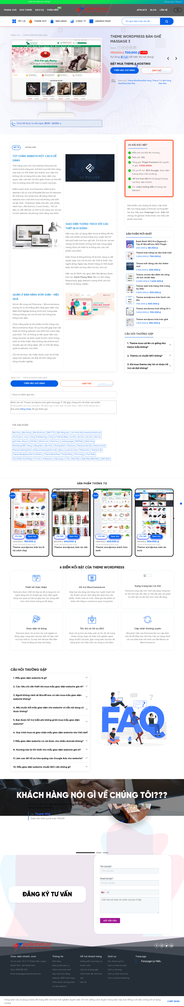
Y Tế (67, 459)
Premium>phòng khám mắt (45, 450)
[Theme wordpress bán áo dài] (71, 512)
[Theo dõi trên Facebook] (157, 949)
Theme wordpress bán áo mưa (151, 549)
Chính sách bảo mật (61, 973)
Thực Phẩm (90, 454)
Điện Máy (162, 98)
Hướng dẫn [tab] (30, 147)
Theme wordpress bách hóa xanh (111, 549)
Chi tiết (18, 536)
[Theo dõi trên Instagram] (161, 949)
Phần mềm (53, 9)
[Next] (175, 59)
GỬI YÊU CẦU (110, 924)
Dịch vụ (39, 10)
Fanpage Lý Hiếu (151, 965)
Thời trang (78, 454)
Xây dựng (59, 459)
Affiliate (142, 10)
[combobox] (103, 896)
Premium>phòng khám (22, 450)
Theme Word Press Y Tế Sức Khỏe (58, 454)
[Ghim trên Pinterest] (131, 47)
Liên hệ (163, 10)
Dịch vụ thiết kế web (117, 969)
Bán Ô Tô (51, 433)
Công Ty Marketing (38, 437)
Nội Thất (48, 446)
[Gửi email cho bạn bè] (127, 47)
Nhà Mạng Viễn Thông (22, 446)
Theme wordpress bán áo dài (70, 547)
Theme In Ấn (96, 450)
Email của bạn (106, 882)
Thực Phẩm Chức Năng (22, 459)
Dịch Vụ (98, 437)
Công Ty (81, 21)
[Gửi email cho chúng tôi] (171, 949)
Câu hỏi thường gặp (89, 973)
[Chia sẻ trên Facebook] (119, 47)
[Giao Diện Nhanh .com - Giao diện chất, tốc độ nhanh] (92, 10)
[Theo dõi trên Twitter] (166, 949)
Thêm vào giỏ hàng (34, 383)
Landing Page (103, 21)
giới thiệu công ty (20, 441)
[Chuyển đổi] (170, 345)
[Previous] (168, 59)
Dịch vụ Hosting (115, 973)
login (125, 57)
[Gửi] (166, 21)
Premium (71, 446)
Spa (60, 450)
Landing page (67, 441)
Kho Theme (26, 10)
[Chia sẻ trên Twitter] (123, 47)
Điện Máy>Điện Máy (90, 459)
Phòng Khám (60, 446)
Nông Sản (38, 446)
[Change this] (181, 503)
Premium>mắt (99, 446)
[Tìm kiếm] (178, 10)
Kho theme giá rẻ (116, 965)
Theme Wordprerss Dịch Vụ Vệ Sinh (27, 454)
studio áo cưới (71, 450)
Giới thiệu (56, 965)
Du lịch (89, 437)
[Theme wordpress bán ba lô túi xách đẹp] (30, 512)
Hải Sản (33, 441)
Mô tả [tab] (16, 147)
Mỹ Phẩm (79, 441)
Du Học (81, 437)
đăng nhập (25, 409)
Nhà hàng (90, 441)
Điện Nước (105, 459)
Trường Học (47, 459)
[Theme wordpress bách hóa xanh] (113, 512)
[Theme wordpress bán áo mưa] (154, 512)
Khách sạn (43, 441)
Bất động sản (63, 433)
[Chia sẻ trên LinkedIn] (135, 47)
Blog (153, 10)
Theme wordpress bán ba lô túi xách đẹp (28, 549)
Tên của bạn (106, 870)
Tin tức (37, 459)
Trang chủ (10, 10)
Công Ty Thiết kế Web (58, 437)
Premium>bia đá (84, 446)
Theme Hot (40, 21)
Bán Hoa (16, 433)
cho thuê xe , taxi (20, 437)
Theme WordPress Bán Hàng (35, 35)
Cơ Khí (72, 437)
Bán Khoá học (39, 433)
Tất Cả (21, 21)
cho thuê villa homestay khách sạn (86, 433)
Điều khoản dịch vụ (60, 969)
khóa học (54, 441)
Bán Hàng (61, 21)
